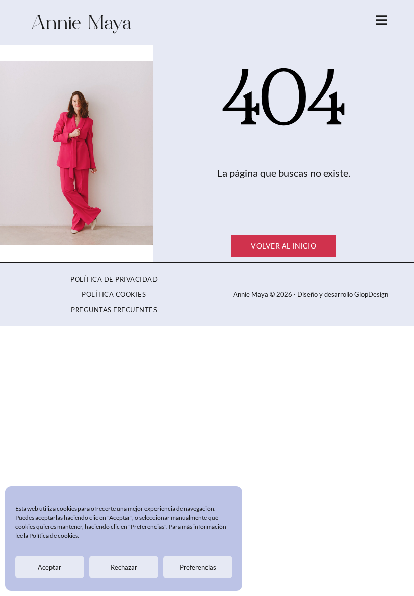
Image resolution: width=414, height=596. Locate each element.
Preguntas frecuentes (114, 310)
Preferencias (198, 567)
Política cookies (114, 294)
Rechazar (124, 567)
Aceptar (49, 567)
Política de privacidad (114, 279)
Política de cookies (53, 535)
